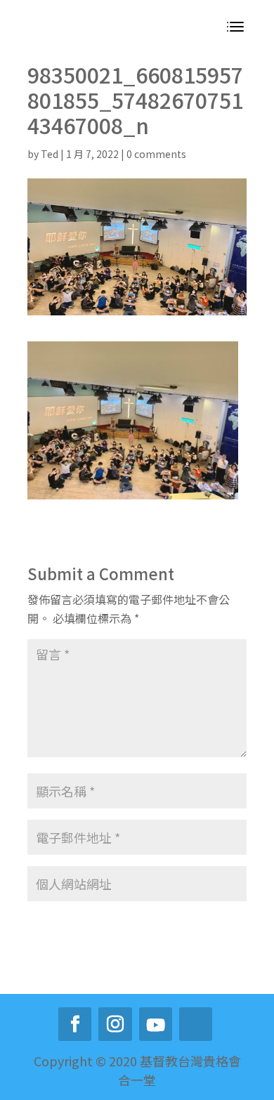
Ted (49, 154)
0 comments (156, 154)
